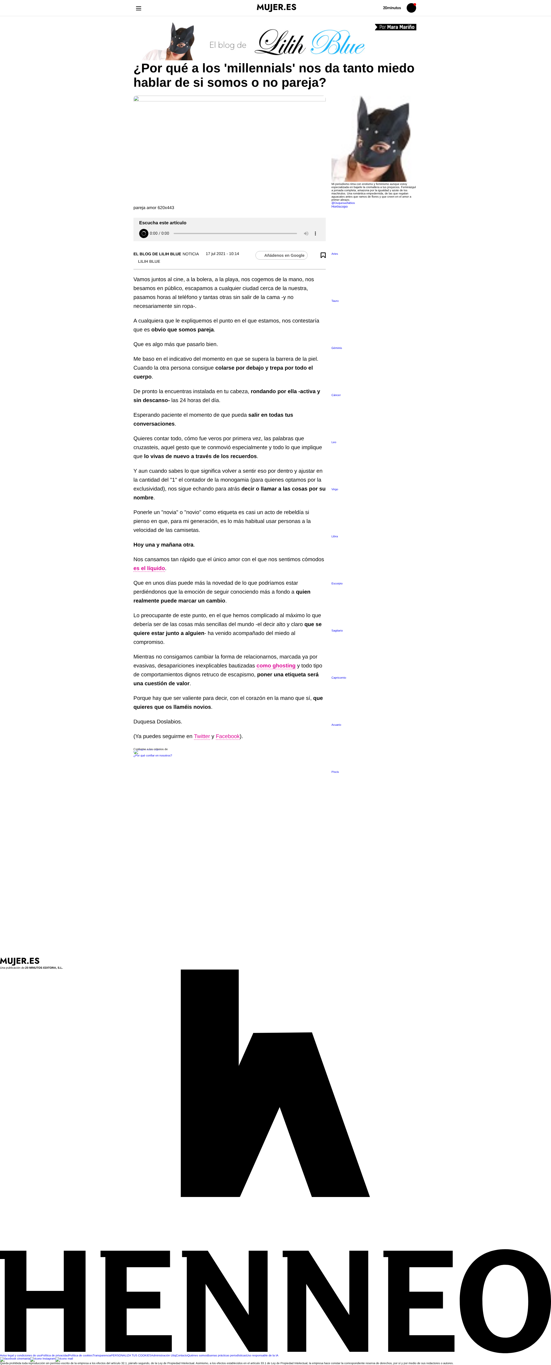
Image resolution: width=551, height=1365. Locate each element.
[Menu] (138, 8)
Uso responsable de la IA (262, 1355)
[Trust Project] (147, 749)
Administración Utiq (163, 1355)
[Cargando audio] (143, 233)
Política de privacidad (55, 1355)
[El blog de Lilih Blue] (275, 41)
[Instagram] (42, 1358)
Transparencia (102, 1355)
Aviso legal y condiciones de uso (20, 1355)
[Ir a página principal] (276, 8)
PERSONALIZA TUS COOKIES (131, 1355)
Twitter (202, 736)
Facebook (228, 736)
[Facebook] (15, 1358)
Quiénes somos (197, 1355)
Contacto (181, 1355)
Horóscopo (339, 206)
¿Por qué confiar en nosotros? (152, 755)
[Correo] (64, 1358)
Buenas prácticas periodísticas (226, 1355)
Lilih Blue (149, 261)
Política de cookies (80, 1355)
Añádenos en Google (284, 255)
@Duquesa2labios (343, 203)
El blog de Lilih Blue (157, 254)
